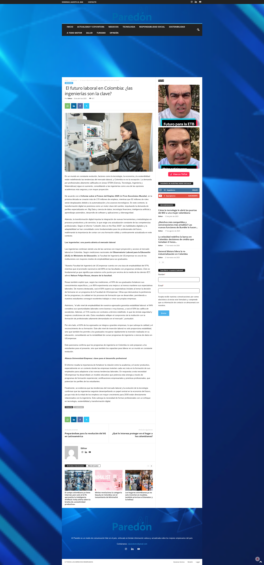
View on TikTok (180, 174)
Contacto (92, 2)
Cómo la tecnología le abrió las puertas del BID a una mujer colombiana (177, 211)
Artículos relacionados (75, 466)
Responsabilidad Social (152, 26)
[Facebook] (80, 106)
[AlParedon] (132, 13)
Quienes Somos (179, 562)
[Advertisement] (132, 56)
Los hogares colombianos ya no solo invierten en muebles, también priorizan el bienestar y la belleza (139, 496)
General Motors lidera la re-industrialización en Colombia (173, 252)
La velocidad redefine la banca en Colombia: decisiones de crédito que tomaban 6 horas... (176, 239)
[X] (86, 106)
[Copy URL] (93, 106)
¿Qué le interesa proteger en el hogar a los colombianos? (132, 435)
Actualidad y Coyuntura (90, 26)
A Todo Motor (74, 32)
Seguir (195, 190)
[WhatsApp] (67, 106)
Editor (70, 98)
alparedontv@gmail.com (137, 544)
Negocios (113, 26)
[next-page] (151, 465)
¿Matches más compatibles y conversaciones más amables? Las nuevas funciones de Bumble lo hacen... (178, 225)
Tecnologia (129, 26)
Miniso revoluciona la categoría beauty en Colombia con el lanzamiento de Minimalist (108, 494)
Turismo (101, 32)
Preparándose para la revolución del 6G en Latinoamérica (85, 435)
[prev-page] (148, 465)
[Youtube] (200, 2)
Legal (198, 562)
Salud (89, 32)
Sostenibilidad (177, 26)
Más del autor (93, 466)
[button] (198, 30)
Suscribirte (193, 196)
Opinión (114, 32)
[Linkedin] (196, 2)
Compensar (79, 407)
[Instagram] (191, 2)
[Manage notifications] (257, 559)
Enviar (164, 313)
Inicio (70, 26)
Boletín (190, 562)
